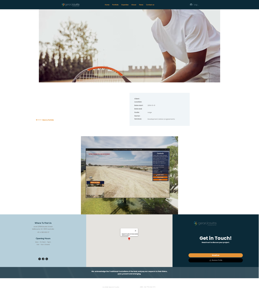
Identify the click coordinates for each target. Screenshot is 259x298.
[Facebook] (43, 259)
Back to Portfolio (48, 120)
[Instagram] (39, 259)
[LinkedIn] (47, 259)
